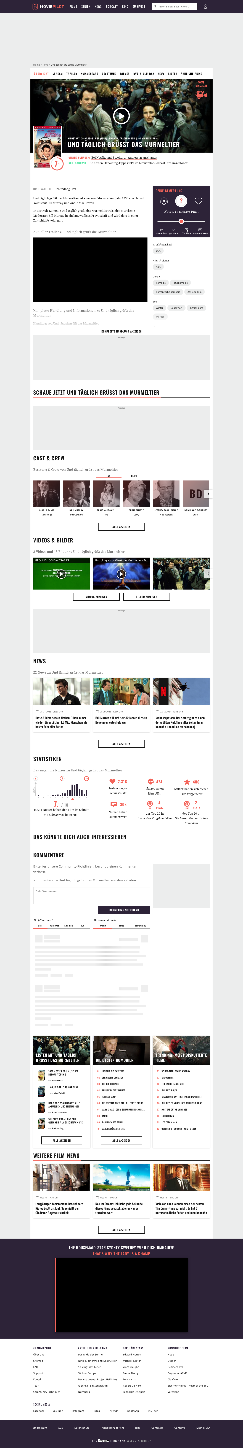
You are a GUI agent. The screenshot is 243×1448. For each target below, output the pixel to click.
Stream (57, 73)
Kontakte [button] (54, 925)
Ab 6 (158, 266)
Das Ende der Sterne (90, 1354)
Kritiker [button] (68, 925)
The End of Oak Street (173, 1084)
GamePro (179, 1427)
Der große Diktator (112, 1077)
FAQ (35, 1367)
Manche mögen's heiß (113, 1128)
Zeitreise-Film (194, 291)
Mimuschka (57, 1080)
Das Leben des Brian (112, 1122)
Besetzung (109, 73)
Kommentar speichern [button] (124, 910)
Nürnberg (84, 1391)
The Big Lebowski (111, 1084)
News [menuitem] (98, 6)
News (161, 73)
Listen (172, 73)
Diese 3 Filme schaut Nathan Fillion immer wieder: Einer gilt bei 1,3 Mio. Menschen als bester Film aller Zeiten (61, 722)
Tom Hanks (129, 1379)
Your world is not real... (65, 1087)
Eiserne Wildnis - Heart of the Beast (189, 1385)
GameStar (157, 1427)
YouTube (58, 1410)
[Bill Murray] (76, 493)
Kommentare (89, 73)
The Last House (170, 1090)
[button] (161, 231)
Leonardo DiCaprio (134, 1391)
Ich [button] (82, 925)
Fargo (105, 1116)
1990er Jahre (196, 307)
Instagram (78, 1410)
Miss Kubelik (59, 1093)
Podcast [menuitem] (112, 6)
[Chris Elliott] (136, 493)
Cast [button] (109, 476)
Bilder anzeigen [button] (146, 597)
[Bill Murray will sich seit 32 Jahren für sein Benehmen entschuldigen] (121, 691)
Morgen (160, 316)
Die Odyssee (168, 1077)
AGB (60, 1427)
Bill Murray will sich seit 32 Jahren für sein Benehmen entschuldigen (121, 720)
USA (158, 250)
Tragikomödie (180, 282)
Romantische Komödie (168, 291)
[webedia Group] (121, 1441)
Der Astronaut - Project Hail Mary (97, 1379)
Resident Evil (175, 1367)
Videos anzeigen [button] (96, 597)
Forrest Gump (109, 1096)
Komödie (161, 282)
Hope (171, 1354)
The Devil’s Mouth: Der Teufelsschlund (182, 1103)
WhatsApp (133, 1410)
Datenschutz (81, 1427)
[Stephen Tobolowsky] (166, 493)
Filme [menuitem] (73, 6)
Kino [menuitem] (125, 6)
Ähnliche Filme (191, 73)
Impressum (40, 1427)
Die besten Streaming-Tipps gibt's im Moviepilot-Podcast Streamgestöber (138, 163)
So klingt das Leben (89, 1367)
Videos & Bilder (53, 540)
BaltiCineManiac (59, 1112)
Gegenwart (176, 307)
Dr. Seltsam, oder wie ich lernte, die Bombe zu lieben (124, 1103)
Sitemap (38, 1360)
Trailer (71, 73)
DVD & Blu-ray (143, 73)
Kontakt (37, 1379)
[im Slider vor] (208, 494)
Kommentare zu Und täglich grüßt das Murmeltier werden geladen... (86, 880)
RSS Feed (152, 1410)
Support (38, 1373)
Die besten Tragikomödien (154, 818)
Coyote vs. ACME (177, 1373)
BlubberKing (58, 1128)
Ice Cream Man (169, 1122)
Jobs (137, 1427)
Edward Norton (132, 1354)
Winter (159, 307)
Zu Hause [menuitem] (139, 6)
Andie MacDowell (82, 203)
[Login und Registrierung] (205, 6)
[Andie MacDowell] (106, 493)
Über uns (38, 1354)
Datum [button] (103, 925)
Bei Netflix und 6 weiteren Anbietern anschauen (124, 158)
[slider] (181, 221)
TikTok (96, 1410)
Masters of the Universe (174, 1109)
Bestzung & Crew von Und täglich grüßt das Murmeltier (75, 469)
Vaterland (173, 1391)
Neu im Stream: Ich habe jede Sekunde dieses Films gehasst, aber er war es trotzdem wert (118, 1208)
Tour (36, 1385)
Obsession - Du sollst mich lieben (179, 1128)
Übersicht (41, 73)
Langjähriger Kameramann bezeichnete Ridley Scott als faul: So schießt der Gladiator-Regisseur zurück (59, 1208)
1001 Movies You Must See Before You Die (63, 1072)
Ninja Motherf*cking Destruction (97, 1360)
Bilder (125, 73)
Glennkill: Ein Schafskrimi (93, 1385)
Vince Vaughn (131, 1367)
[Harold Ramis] (46, 493)
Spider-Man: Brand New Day (176, 1071)
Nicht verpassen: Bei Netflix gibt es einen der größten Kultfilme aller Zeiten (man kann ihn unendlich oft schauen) (180, 722)
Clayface (173, 1379)
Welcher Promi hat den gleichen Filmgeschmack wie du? (65, 1122)
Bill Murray (55, 203)
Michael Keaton (132, 1360)
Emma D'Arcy (130, 1373)
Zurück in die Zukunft (113, 1090)
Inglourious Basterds (113, 1071)
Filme (45, 64)
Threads (113, 1410)
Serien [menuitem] (85, 6)
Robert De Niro (132, 1385)
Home (36, 64)
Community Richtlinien (46, 1391)
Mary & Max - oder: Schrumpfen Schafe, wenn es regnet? (124, 1109)
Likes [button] (121, 925)
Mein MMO (203, 1427)
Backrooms (168, 1116)
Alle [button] (40, 925)
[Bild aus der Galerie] (181, 574)
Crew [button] (134, 476)
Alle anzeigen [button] (121, 527)
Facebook (38, 1410)
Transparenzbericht (112, 1427)
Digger (172, 1360)
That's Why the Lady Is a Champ (121, 1253)
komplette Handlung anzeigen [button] (121, 331)
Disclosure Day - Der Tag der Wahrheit (182, 1096)
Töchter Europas (87, 1373)
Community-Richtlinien (76, 866)
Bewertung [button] (140, 925)
